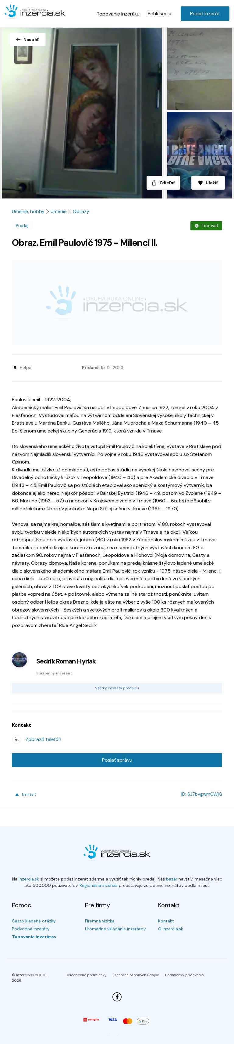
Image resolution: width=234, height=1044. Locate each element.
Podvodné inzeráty (31, 929)
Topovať (210, 225)
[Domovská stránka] (35, 13)
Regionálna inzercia (99, 885)
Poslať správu (117, 760)
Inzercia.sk (29, 879)
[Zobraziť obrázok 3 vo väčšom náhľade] (199, 155)
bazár (171, 879)
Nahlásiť (29, 794)
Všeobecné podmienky (87, 975)
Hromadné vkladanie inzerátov (115, 929)
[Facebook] (117, 996)
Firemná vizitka (100, 921)
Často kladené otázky (34, 921)
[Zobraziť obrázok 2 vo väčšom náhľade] (199, 68)
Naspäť (31, 39)
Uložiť (212, 182)
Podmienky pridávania (184, 975)
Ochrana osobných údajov (136, 975)
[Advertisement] (117, 302)
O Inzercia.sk (170, 929)
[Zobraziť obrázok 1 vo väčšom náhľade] (82, 111)
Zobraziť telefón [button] (43, 739)
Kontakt (166, 921)
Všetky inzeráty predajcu (117, 688)
